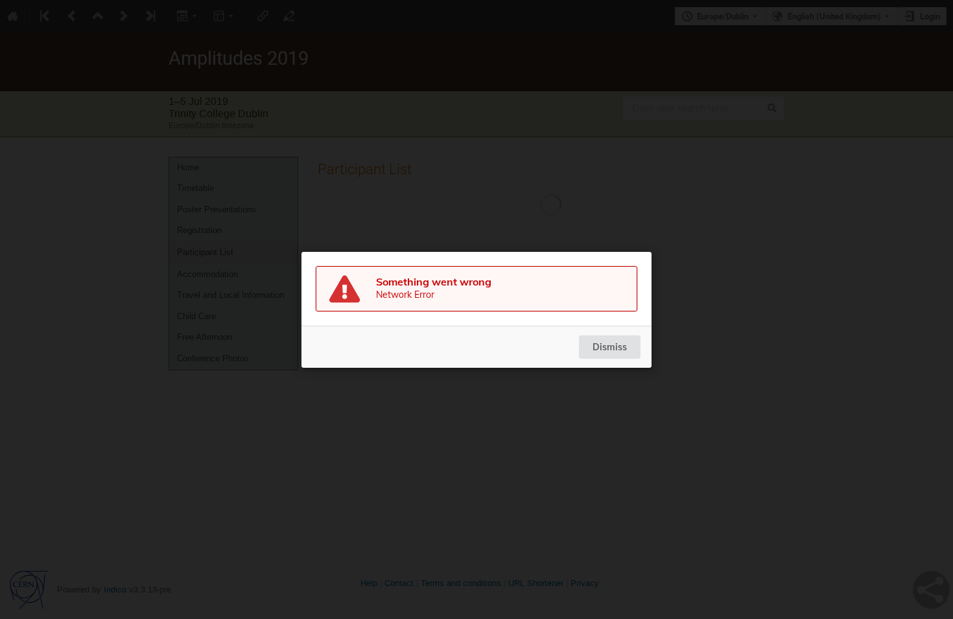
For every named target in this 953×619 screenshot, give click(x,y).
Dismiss (610, 347)
